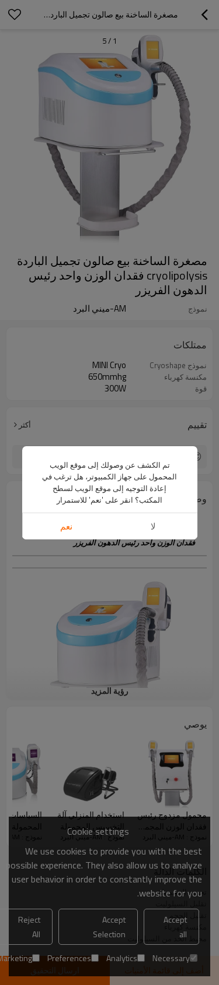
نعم (66, 526)
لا (153, 526)
